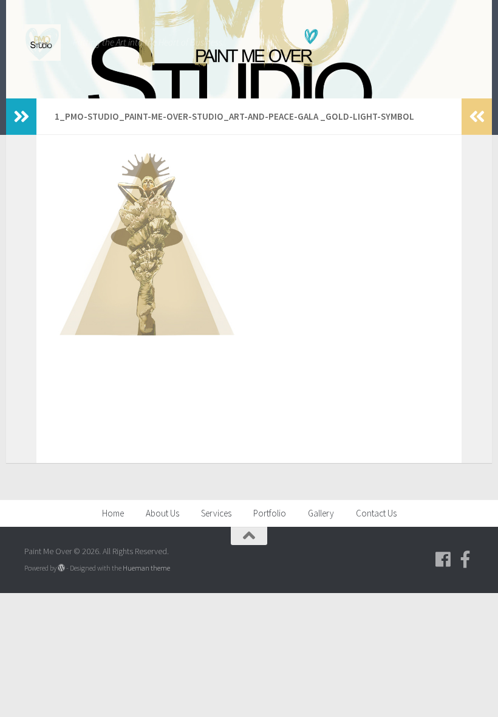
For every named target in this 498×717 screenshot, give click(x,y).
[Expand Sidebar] (21, 116)
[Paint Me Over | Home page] (42, 42)
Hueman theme (146, 567)
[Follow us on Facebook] (443, 559)
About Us (162, 513)
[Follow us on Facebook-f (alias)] (465, 559)
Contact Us (376, 513)
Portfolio (269, 513)
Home (113, 513)
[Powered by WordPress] (61, 568)
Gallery (321, 513)
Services (216, 513)
